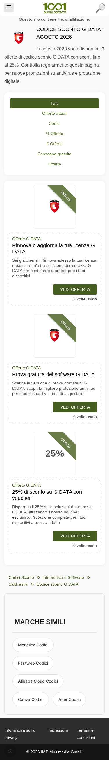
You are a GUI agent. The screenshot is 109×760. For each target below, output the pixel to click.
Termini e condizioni (86, 734)
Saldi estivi (18, 584)
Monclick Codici (33, 644)
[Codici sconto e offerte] (54, 8)
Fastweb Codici (33, 663)
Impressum (57, 730)
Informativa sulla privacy (19, 734)
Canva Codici (30, 699)
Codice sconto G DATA (57, 584)
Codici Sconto (21, 577)
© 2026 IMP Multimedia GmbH (54, 752)
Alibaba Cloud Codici (38, 681)
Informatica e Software (63, 577)
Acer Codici (69, 699)
